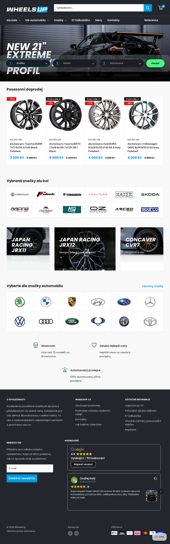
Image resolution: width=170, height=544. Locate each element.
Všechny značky (153, 286)
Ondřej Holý (87, 478)
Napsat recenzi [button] (83, 464)
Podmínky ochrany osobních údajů (92, 412)
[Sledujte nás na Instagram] (76, 533)
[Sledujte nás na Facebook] (70, 533)
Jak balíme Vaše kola (88, 424)
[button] (160, 491)
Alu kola (12, 20)
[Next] (163, 130)
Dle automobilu (35, 20)
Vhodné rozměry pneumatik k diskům (143, 422)
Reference (151, 20)
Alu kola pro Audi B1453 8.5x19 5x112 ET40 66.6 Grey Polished (104, 147)
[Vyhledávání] (148, 7)
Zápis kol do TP (134, 405)
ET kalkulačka (81, 20)
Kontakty (113, 20)
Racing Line (16, 139)
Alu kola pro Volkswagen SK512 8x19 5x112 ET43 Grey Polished (143, 147)
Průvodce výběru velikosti (140, 410)
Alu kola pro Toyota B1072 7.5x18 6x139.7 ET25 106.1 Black (65, 147)
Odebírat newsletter (22, 478)
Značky (58, 20)
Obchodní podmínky (87, 405)
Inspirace (130, 429)
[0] (161, 8)
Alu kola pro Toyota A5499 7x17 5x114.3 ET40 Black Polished (26, 147)
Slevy (98, 20)
